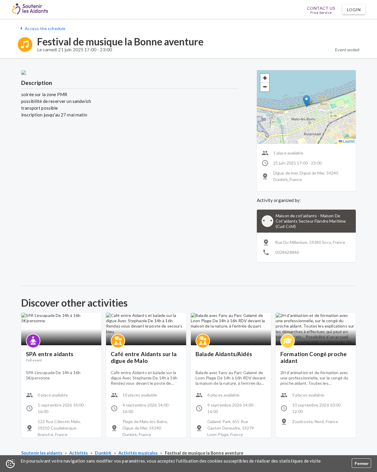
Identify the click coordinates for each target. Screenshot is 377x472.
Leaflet (348, 141)
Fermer (361, 463)
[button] (353, 9)
